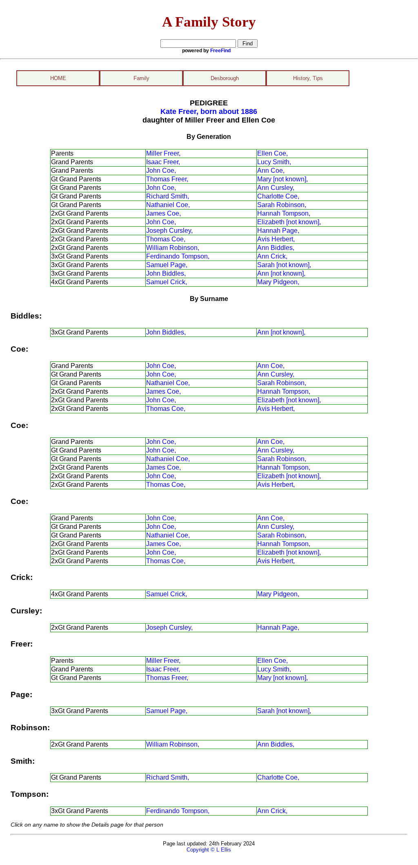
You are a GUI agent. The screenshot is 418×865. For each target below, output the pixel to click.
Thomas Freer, (167, 179)
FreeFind (220, 51)
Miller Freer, (163, 153)
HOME (58, 78)
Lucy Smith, (274, 161)
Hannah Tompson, (283, 213)
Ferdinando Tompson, (177, 256)
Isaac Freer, (163, 161)
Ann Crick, (272, 256)
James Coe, (163, 213)
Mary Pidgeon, (278, 282)
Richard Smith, (167, 196)
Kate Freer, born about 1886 (208, 111)
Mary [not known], (282, 179)
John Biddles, (166, 273)
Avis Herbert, (276, 239)
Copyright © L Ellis (209, 850)
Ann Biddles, (275, 247)
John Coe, (161, 170)
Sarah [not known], (284, 264)
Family (141, 78)
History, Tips (308, 78)
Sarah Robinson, (281, 204)
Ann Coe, (271, 170)
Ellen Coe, (272, 153)
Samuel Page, (166, 264)
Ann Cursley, (275, 187)
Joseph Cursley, (169, 230)
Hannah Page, (278, 230)
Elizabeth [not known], (289, 221)
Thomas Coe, (165, 239)
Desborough (225, 78)
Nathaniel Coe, (168, 204)
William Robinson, (172, 247)
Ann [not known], (281, 273)
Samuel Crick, (166, 282)
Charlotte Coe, (278, 196)
